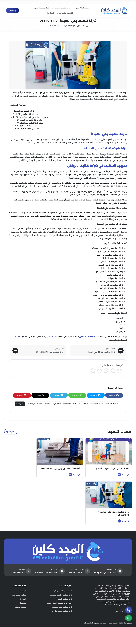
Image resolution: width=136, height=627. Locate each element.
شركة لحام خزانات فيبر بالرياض (110, 265)
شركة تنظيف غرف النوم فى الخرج (109, 292)
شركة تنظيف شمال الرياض (112, 258)
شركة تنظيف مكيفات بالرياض (110, 298)
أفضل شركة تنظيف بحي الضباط (31, 120)
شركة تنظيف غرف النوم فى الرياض (108, 295)
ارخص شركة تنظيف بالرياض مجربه (108, 272)
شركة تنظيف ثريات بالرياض (112, 261)
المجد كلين (51, 337)
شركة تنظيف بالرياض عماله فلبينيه (108, 281)
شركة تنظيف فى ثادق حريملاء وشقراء (107, 248)
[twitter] (122, 611)
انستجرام (119, 328)
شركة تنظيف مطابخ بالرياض (61, 611)
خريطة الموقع (20, 607)
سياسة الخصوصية (19, 595)
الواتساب (17, 337)
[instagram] (117, 611)
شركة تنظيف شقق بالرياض (111, 288)
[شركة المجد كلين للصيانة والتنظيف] (115, 10)
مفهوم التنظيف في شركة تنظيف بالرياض (31, 117)
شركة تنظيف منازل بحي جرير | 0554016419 (60, 468)
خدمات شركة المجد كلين (28, 126)
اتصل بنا (23, 599)
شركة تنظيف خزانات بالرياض (111, 285)
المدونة (23, 591)
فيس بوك (119, 321)
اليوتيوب (119, 318)
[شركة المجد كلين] (68, 551)
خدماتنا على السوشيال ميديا (30, 129)
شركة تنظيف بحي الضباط (24, 111)
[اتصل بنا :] (128, 610)
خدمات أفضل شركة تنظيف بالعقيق (112, 468)
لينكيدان (119, 331)
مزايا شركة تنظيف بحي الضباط (26, 114)
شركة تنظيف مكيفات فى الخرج (110, 255)
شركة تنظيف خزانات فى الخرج (110, 252)
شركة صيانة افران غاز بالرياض (111, 308)
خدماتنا (23, 603)
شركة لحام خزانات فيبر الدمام (111, 305)
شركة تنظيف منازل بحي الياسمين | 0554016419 (113, 513)
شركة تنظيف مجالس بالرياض (111, 268)
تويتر (121, 325)
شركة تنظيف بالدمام (114, 278)
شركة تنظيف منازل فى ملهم (110, 302)
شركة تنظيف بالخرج (115, 275)
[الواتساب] (128, 618)
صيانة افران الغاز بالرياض (63, 591)
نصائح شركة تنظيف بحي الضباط (31, 123)
